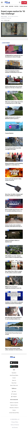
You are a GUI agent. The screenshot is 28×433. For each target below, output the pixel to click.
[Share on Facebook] (5, 20)
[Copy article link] (8, 20)
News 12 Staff (4, 16)
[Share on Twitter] (6, 20)
